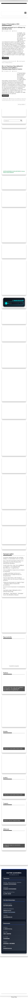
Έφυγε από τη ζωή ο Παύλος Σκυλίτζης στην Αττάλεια (13, 820)
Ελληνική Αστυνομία (6, 61)
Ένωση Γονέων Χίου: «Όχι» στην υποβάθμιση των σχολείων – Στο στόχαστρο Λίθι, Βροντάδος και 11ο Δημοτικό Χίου (13, 567)
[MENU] (25, 13)
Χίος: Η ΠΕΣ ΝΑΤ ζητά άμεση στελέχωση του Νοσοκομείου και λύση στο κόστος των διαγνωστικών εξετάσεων (13, 562)
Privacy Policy (14, 997)
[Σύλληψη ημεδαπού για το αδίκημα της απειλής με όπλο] (9, 33)
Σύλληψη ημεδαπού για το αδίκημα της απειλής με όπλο (13, 28)
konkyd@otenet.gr (7, 948)
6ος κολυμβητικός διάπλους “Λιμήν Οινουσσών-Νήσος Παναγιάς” (11, 845)
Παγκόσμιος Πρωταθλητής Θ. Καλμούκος (18, 98)
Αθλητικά (4, 98)
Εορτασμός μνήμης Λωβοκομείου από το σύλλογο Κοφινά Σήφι (12, 590)
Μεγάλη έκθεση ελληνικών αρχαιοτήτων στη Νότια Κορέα (13, 794)
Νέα (15, 61)
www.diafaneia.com (7, 917)
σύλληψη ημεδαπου (8, 62)
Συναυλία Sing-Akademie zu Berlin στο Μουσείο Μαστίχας (12, 689)
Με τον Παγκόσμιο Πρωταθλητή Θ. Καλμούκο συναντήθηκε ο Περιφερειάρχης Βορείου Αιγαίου (12, 67)
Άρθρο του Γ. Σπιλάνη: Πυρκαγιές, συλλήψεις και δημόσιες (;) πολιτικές (13, 748)
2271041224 (6, 943)
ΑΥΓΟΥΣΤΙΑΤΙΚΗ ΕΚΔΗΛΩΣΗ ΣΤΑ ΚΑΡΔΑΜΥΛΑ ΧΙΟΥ (14, 587)
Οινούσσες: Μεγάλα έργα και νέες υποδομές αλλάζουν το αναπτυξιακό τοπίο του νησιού (13, 558)
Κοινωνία (12, 61)
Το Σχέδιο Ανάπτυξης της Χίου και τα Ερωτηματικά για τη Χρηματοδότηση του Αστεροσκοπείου (12, 574)
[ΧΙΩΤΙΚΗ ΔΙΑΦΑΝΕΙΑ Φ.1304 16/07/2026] (14, 150)
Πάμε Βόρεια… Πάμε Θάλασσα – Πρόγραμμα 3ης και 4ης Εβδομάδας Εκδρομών (13, 594)
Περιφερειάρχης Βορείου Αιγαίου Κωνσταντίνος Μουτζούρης (13, 100)
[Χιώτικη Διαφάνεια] (14, 10)
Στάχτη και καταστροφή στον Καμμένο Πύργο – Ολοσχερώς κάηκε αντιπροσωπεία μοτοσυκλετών (13, 584)
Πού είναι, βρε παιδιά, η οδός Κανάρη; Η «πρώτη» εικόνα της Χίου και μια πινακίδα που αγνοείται (13, 579)
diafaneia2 (15, 30)
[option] (14, 683)
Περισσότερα (5, 58)
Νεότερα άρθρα (21, 104)
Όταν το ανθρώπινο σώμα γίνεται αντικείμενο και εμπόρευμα (13, 570)
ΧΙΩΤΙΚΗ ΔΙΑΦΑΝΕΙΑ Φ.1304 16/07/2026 (11, 171)
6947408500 (12, 943)
